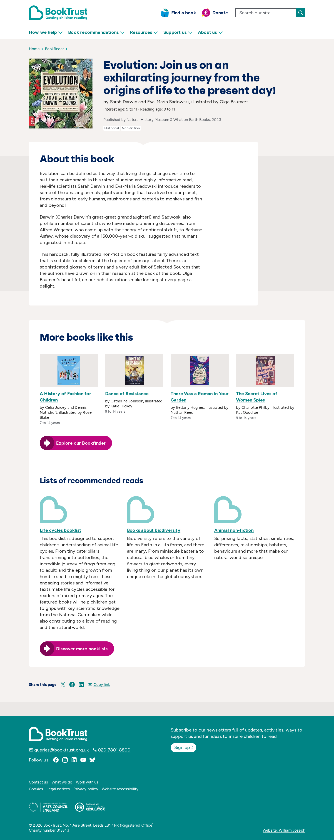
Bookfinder (54, 49)
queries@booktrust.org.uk (61, 750)
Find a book (183, 12)
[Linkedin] (74, 760)
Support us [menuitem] (175, 32)
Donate (220, 12)
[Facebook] (56, 760)
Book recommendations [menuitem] (93, 32)
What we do (62, 782)
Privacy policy (85, 789)
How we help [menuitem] (43, 32)
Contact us (38, 782)
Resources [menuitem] (141, 32)
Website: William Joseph (284, 830)
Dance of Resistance (127, 393)
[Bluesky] (92, 760)
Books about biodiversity (153, 530)
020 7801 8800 (114, 750)
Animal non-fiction (234, 530)
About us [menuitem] (207, 32)
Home (34, 49)
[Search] (300, 12)
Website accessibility (120, 789)
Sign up (182, 747)
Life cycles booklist (60, 530)
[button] (63, 684)
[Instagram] (65, 760)
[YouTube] (83, 760)
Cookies (36, 789)
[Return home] (58, 12)
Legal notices (58, 789)
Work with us (87, 782)
